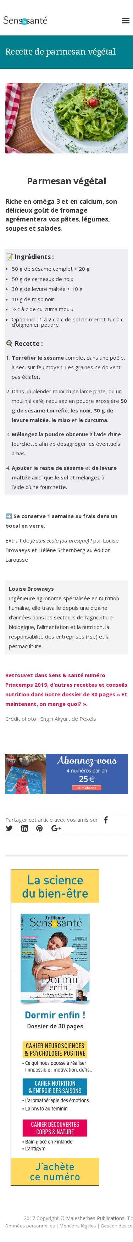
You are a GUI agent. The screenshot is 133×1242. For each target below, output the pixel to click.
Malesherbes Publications (95, 1218)
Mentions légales (78, 1226)
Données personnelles (30, 1226)
